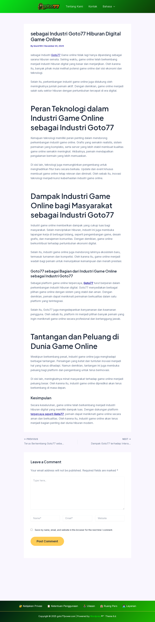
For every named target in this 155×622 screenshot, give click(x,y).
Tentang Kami (74, 6)
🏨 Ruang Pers (108, 606)
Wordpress (95, 616)
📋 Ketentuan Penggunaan (62, 606)
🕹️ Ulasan (89, 606)
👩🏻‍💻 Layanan (129, 606)
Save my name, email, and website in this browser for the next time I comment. (74, 530)
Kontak (92, 6)
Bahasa (107, 6)
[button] (113, 6)
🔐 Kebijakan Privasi (30, 606)
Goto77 (55, 55)
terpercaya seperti (47, 414)
